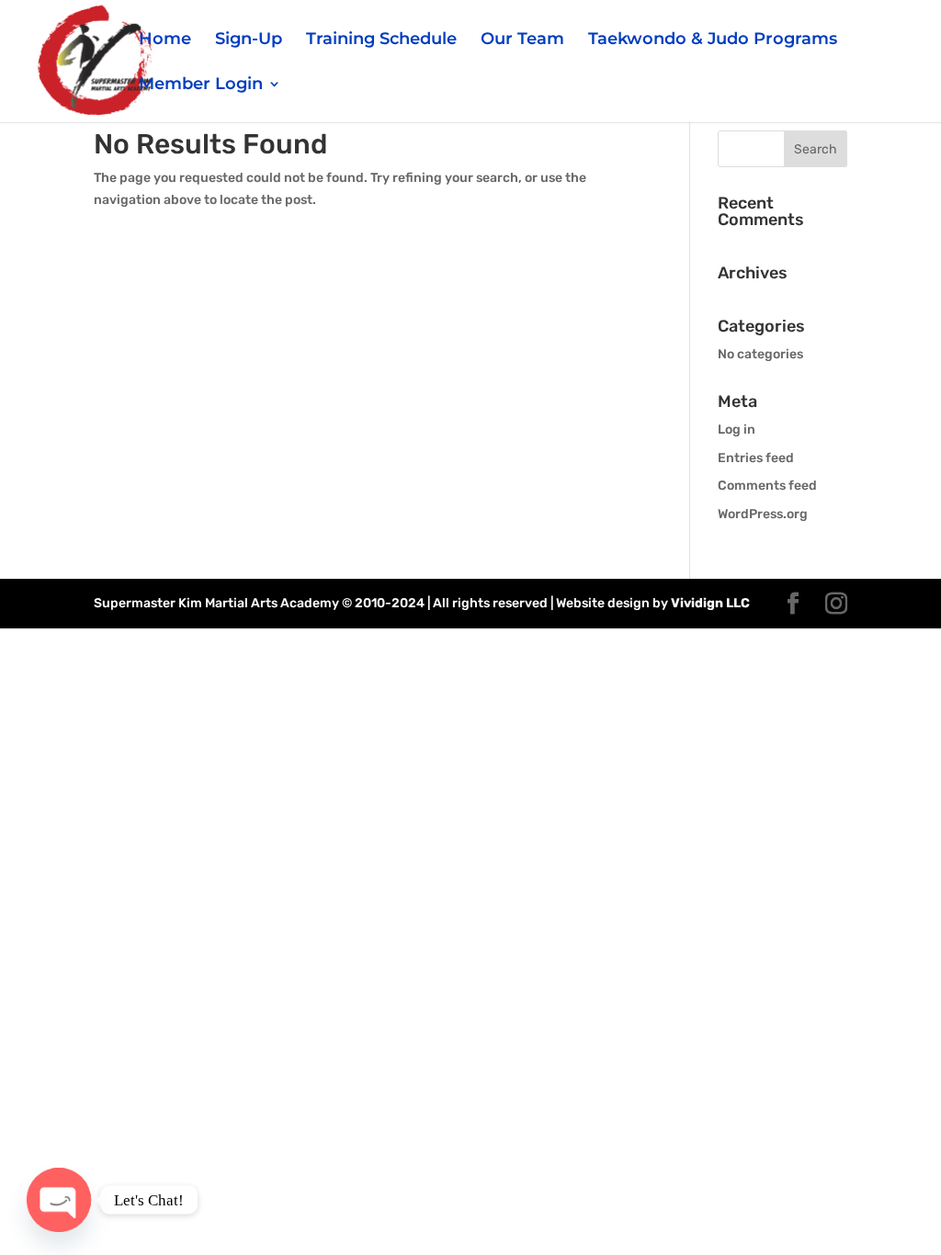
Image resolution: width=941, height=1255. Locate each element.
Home (165, 40)
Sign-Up (248, 40)
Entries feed (756, 458)
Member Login (201, 85)
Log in (736, 429)
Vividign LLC (710, 603)
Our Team (522, 40)
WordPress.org (763, 514)
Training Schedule (381, 40)
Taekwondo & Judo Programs (712, 40)
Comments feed (767, 485)
